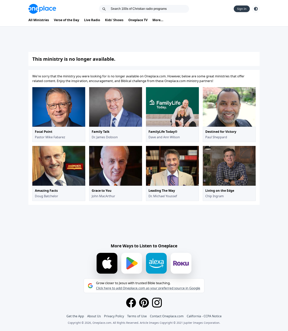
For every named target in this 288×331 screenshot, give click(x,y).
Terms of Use (137, 316)
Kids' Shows (114, 20)
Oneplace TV (138, 20)
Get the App (75, 316)
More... (157, 20)
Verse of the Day (66, 20)
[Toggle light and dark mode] (256, 9)
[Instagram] (157, 302)
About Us (94, 316)
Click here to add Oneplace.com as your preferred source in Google (148, 288)
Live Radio (92, 20)
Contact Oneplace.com (167, 316)
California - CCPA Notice (204, 316)
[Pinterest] (144, 302)
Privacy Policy (114, 316)
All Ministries (38, 20)
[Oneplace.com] (42, 9)
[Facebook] (131, 302)
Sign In (241, 9)
